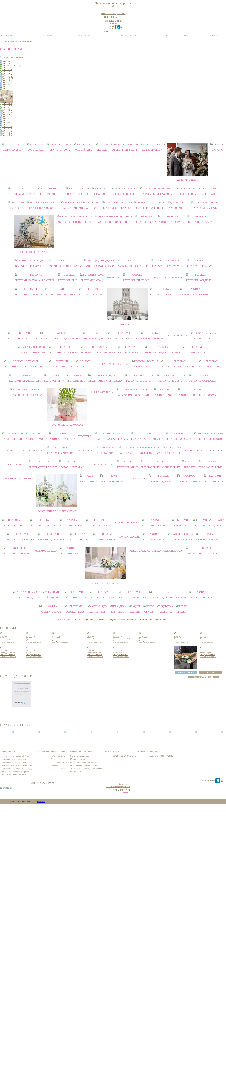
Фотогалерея (48, 36)
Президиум (118, 611)
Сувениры (55, 765)
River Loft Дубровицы (149, 208)
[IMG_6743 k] (6, 125)
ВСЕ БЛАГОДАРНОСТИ (203, 677)
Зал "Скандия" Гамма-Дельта (168, 597)
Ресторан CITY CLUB (204, 338)
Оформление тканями (130, 36)
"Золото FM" (216, 450)
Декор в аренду (83, 36)
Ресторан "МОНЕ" (165, 395)
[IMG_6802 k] (6, 135)
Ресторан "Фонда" (71, 553)
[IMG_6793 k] (6, 110)
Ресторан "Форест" (130, 352)
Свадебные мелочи (58, 769)
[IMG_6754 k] (6, 112)
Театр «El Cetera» (180, 539)
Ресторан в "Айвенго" (29, 294)
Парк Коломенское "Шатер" (134, 395)
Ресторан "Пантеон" (62, 439)
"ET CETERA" (85, 436)
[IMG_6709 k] (6, 118)
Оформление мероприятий (153, 619)
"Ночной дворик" (129, 536)
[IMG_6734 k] (6, 76)
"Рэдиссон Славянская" (168, 277)
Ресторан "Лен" (67, 280)
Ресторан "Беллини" (195, 352)
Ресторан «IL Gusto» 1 (140, 380)
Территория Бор (13, 149)
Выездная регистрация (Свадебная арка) (18, 765)
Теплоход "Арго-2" (104, 539)
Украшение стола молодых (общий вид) (86, 769)
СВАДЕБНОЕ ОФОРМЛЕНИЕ (124, 756)
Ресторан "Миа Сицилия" (147, 439)
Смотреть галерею (7, 641)
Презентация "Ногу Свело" (105, 380)
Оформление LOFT (124, 194)
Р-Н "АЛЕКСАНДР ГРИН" (21, 194)
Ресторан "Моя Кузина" (123, 338)
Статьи (107, 752)
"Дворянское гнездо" (126, 522)
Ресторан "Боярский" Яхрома (197, 395)
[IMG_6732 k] (6, 68)
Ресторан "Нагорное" (155, 525)
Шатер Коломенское (32, 352)
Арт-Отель (126, 453)
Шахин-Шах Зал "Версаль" (112, 439)
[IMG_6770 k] (6, 63)
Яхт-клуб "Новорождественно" (60, 338)
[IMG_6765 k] (6, 72)
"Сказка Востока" (14, 450)
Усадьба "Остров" (50, 611)
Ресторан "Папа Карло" (63, 352)
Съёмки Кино (52, 597)
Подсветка (165, 611)
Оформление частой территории (159, 453)
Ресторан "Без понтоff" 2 (195, 294)
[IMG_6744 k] (6, 131)
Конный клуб (83, 149)
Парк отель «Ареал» (204, 208)
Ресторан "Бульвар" (98, 525)
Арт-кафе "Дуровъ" (210, 467)
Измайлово (100, 194)
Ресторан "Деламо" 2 (162, 481)
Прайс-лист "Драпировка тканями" (15, 775)
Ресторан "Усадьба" (198, 280)
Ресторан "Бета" (214, 481)
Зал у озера (16, 208)
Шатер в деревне (78, 194)
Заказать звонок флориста (113, 3)
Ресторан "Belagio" (199, 266)
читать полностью (8, 643)
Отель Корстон (12, 439)
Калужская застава (75, 208)
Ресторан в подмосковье (157, 194)
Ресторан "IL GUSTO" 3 (163, 294)
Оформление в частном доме (57, 511)
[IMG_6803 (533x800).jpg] (10, 66)
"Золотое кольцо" (46, 551)
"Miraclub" (113, 277)
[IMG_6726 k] (6, 114)
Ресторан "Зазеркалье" (21, 539)
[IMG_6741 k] (6, 84)
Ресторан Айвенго (51, 194)
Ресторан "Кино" (127, 467)
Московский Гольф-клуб (27, 395)
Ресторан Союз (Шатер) (209, 525)
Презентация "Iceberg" (52, 539)
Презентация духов (26, 597)
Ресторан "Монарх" (61, 366)
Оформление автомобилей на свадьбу (17, 769)
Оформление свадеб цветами (89, 619)
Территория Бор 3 (153, 149)
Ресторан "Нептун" (153, 338)
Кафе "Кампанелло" (113, 481)
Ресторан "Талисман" (133, 597)
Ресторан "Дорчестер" (203, 380)
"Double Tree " (84, 450)
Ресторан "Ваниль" (189, 481)
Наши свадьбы (76, 772)
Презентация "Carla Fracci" (204, 553)
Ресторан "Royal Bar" (43, 525)
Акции (166, 36)
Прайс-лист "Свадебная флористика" (16, 772)
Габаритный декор (58, 756)
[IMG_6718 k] (6, 80)
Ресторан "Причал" (207, 539)
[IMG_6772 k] (6, 86)
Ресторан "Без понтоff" (23, 338)
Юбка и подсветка (77, 759)
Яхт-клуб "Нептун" (187, 179)
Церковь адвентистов (209, 439)
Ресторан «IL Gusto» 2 (172, 380)
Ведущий (214, 36)
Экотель (102, 149)
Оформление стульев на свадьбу (83, 765)
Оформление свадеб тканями (122, 619)
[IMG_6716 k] (6, 106)
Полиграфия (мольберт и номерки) (84, 762)
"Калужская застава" (100, 464)
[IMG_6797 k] (6, 129)
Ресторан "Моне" (36, 439)
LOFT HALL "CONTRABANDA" (65, 266)
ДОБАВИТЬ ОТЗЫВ (186, 672)
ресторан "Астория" (199, 222)
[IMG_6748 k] (6, 102)
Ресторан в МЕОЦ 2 (145, 366)
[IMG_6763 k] (6, 133)
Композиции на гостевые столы (14, 762)
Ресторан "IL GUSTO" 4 (103, 597)
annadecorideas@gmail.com (113, 14)
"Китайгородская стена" (145, 551)
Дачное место (178, 208)
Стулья (148, 611)
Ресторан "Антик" (154, 539)
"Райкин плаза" (173, 551)
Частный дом (97, 611)
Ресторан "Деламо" (71, 467)
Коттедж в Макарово (117, 208)
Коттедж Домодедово (100, 266)
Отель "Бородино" (94, 338)
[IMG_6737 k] (6, 82)
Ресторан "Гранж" (76, 597)
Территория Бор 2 (59, 149)
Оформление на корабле (67, 425)
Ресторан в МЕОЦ (92, 280)
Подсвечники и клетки (60, 762)
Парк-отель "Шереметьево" (98, 352)
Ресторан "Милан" (210, 366)
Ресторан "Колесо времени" (178, 366)
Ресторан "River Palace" (133, 266)
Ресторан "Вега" (54, 380)
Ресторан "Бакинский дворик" (160, 467)
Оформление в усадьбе (30, 266)
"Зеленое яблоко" (195, 450)
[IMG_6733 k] (6, 127)
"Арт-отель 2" (36, 450)
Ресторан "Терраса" (201, 597)
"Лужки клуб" (137, 478)
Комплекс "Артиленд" (18, 553)
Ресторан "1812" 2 (145, 222)
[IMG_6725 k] (6, 116)
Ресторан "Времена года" (25, 380)
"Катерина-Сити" (178, 335)
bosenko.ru (41, 802)
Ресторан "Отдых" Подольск (162, 352)
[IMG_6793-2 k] (6, 78)
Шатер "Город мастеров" (61, 294)
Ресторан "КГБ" (181, 525)
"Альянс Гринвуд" (15, 464)
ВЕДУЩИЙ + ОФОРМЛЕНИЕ (161, 756)
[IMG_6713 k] (6, 89)
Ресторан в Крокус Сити (167, 266)
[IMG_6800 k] (6, 104)
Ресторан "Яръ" (76, 380)
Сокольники (36, 149)
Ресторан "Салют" (71, 525)
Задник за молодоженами (80, 756)
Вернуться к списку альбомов (11, 57)
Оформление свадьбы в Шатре (197, 194)
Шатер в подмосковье (42, 208)
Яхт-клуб (189, 467)
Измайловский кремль (34, 252)
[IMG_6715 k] (6, 120)
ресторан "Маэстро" (60, 453)
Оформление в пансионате (113, 222)
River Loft (127, 324)
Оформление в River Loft (74, 222)
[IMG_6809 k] (6, 123)
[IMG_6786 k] (6, 74)
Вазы (53, 759)
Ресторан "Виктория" (136, 280)
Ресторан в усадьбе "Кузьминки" (25, 366)
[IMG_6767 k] (6, 70)
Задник (135, 611)
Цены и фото (6, 36)
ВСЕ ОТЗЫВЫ (211, 672)
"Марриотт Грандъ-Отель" (113, 364)
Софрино (217, 149)
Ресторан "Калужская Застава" (35, 280)
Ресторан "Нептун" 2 (171, 222)
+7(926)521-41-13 (113, 20)
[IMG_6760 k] (6, 61)
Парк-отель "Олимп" (14, 525)
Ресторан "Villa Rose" (43, 467)
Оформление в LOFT (124, 149)
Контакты (188, 36)
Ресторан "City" (107, 453)
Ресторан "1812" (85, 366)
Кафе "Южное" (89, 481)
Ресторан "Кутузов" (91, 294)
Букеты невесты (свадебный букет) (15, 756)
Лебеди (181, 611)
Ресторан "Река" (80, 539)
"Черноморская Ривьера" (18, 478)
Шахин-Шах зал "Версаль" (106, 583)
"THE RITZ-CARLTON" (102, 392)
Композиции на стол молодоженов (15, 759)
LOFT (95, 208)
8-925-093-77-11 (113, 17)
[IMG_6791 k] (6, 108)
